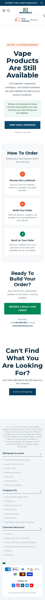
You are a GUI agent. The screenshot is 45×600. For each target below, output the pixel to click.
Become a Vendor (13, 472)
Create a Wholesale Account (17, 460)
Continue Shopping (22, 392)
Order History (11, 481)
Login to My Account (14, 464)
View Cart (9, 477)
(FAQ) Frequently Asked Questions (20, 547)
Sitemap (8, 555)
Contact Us (10, 501)
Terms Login (10, 468)
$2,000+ (34, 20)
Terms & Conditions (13, 485)
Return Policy (11, 509)
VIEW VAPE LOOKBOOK (22, 125)
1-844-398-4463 (20, 322)
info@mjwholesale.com (22, 326)
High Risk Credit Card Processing (19, 522)
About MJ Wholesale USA (16, 497)
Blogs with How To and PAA (17, 538)
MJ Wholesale (12, 427)
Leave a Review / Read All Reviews (20, 542)
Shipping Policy (11, 514)
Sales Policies (11, 518)
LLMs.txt (9, 534)
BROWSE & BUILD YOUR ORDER (22, 309)
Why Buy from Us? (13, 505)
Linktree (8, 551)
